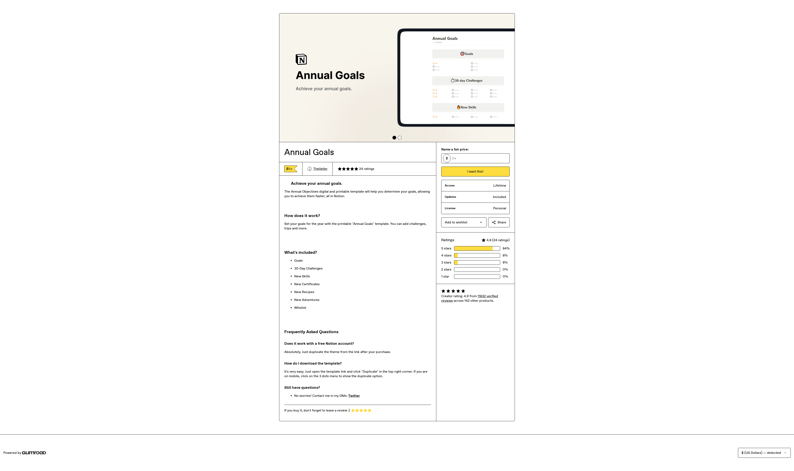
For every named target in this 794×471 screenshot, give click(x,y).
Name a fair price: (455, 149)
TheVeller (320, 169)
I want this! (475, 171)
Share (501, 222)
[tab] (394, 138)
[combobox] (464, 222)
